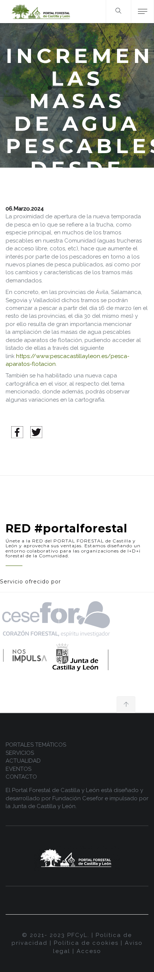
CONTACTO (21, 776)
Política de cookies (86, 943)
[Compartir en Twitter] (36, 431)
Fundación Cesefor (77, 798)
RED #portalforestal (66, 528)
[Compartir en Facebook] (17, 431)
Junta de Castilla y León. (44, 806)
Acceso (89, 951)
